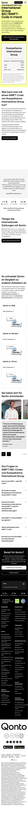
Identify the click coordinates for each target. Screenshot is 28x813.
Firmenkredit (4, 698)
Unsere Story (18, 661)
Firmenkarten (4, 680)
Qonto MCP (18, 715)
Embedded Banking (19, 620)
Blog (16, 691)
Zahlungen (4, 683)
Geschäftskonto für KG (7, 659)
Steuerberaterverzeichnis (21, 704)
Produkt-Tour (18, 665)
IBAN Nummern (19, 647)
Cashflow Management (20, 618)
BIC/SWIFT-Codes (19, 649)
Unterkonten (4, 676)
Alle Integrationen (19, 702)
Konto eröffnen (18, 2)
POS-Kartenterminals (6, 685)
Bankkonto (9, 110)
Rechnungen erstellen (6, 678)
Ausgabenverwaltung (20, 616)
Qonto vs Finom (19, 634)
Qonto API (17, 712)
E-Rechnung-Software (20, 614)
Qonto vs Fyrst (18, 632)
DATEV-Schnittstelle (20, 612)
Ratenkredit (4, 704)
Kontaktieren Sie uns (20, 663)
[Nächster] (9, 454)
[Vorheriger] (4, 454)
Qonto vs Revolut (19, 636)
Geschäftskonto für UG (7, 651)
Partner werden (19, 710)
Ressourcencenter (19, 689)
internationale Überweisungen (10, 126)
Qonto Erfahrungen (20, 667)
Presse (16, 671)
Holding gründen (5, 615)
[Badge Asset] (7, 742)
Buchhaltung (18, 609)
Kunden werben (19, 674)
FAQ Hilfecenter (19, 687)
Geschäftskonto (21, 130)
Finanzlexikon (18, 693)
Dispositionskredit (5, 702)
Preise (5, 583)
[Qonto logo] (5, 2)
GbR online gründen (6, 613)
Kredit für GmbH (5, 700)
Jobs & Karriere (19, 669)
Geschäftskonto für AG (7, 657)
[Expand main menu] (25, 2)
